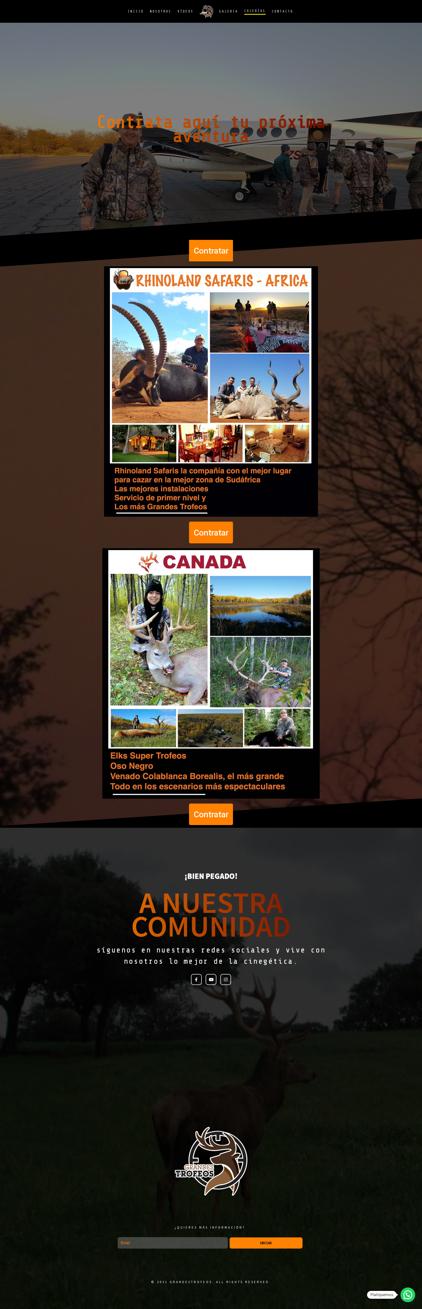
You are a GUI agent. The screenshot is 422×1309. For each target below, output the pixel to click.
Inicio (136, 11)
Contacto (282, 11)
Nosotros (160, 11)
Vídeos (186, 11)
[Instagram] (225, 979)
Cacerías (255, 11)
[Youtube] (211, 979)
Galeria (228, 11)
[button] (211, 250)
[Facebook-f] (196, 979)
